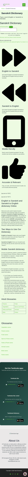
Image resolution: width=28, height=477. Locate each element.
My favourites (4, 26)
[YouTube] (10, 474)
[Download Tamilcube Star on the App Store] (11, 385)
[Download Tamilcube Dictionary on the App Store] (9, 420)
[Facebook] (12, 474)
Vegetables (5, 306)
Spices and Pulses (19, 306)
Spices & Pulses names (7, 338)
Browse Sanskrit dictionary (15, 37)
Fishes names (5, 354)
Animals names (5, 346)
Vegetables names (6, 327)
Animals (17, 309)
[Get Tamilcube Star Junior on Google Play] (20, 403)
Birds (4, 312)
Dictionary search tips (4, 37)
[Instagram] (15, 474)
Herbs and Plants (7, 309)
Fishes (16, 312)
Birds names (4, 350)
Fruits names (4, 334)
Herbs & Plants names (7, 342)
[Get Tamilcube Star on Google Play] (20, 386)
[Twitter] (17, 474)
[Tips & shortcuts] (11, 27)
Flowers (5, 304)
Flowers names (5, 331)
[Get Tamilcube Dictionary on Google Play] (20, 420)
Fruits (16, 304)
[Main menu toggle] (23, 4)
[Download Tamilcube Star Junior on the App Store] (9, 403)
